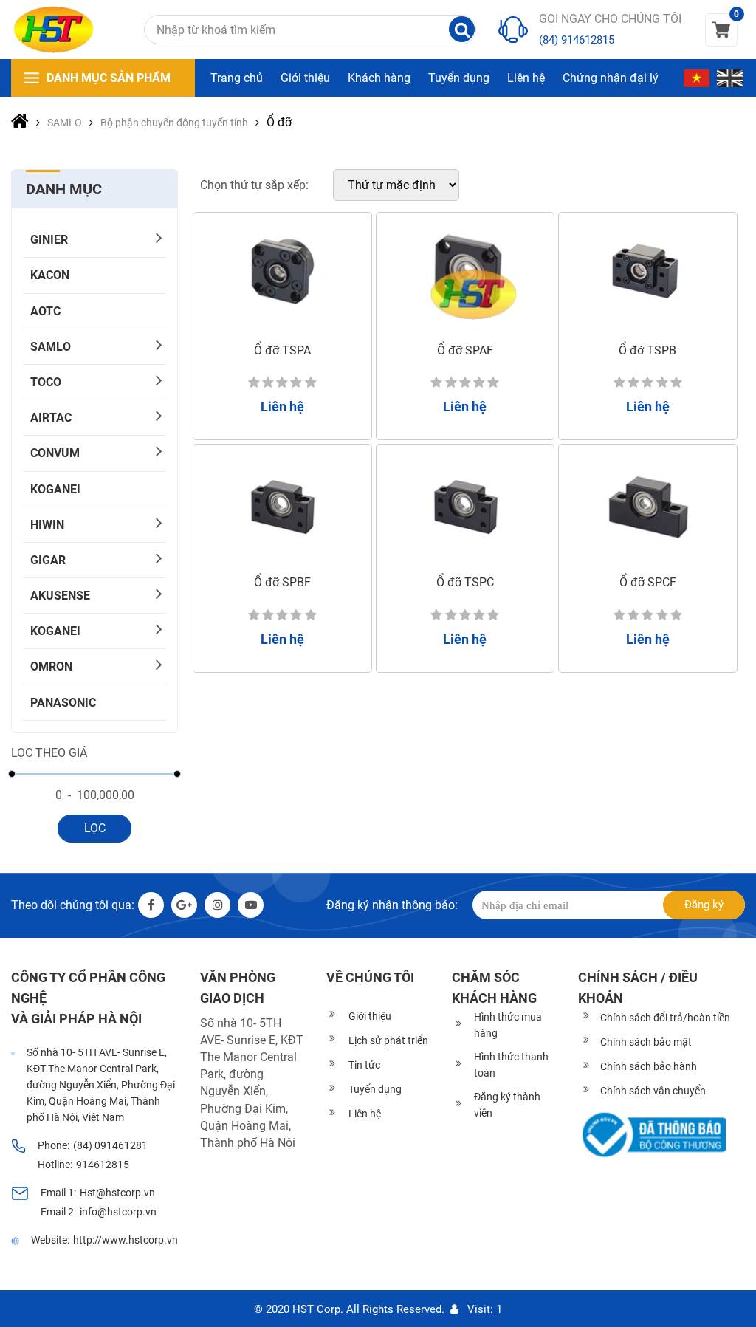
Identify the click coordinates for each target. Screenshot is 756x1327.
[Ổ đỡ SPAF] (465, 274)
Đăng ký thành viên (507, 1105)
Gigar (48, 560)
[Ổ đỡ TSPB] (647, 274)
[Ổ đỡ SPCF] (647, 505)
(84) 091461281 (110, 1145)
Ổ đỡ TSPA (282, 350)
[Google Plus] (184, 905)
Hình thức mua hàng (508, 1025)
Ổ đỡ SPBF (282, 582)
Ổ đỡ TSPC (465, 582)
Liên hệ (526, 78)
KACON (49, 275)
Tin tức (364, 1065)
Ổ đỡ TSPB (647, 350)
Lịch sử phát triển (388, 1040)
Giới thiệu (305, 78)
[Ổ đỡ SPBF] (282, 505)
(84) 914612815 (576, 40)
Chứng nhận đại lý (611, 78)
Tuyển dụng (458, 78)
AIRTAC (51, 418)
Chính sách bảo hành (648, 1066)
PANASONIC (63, 703)
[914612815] (513, 29)
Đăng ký (704, 904)
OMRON (51, 666)
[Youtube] (251, 905)
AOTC (45, 311)
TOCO (45, 382)
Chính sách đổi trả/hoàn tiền (665, 1017)
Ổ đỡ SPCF (647, 582)
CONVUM (55, 453)
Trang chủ (236, 78)
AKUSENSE (60, 596)
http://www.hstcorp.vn (125, 1240)
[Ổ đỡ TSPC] (465, 505)
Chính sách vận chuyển (653, 1091)
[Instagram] (217, 905)
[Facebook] (151, 905)
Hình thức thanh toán (511, 1065)
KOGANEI (55, 489)
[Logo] (53, 29)
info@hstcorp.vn (118, 1212)
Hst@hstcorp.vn (117, 1193)
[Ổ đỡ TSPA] (282, 274)
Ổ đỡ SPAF (465, 350)
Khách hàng (379, 78)
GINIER (49, 240)
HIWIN (47, 525)
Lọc (95, 828)
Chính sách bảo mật (646, 1042)
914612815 (102, 1164)
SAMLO (50, 347)
